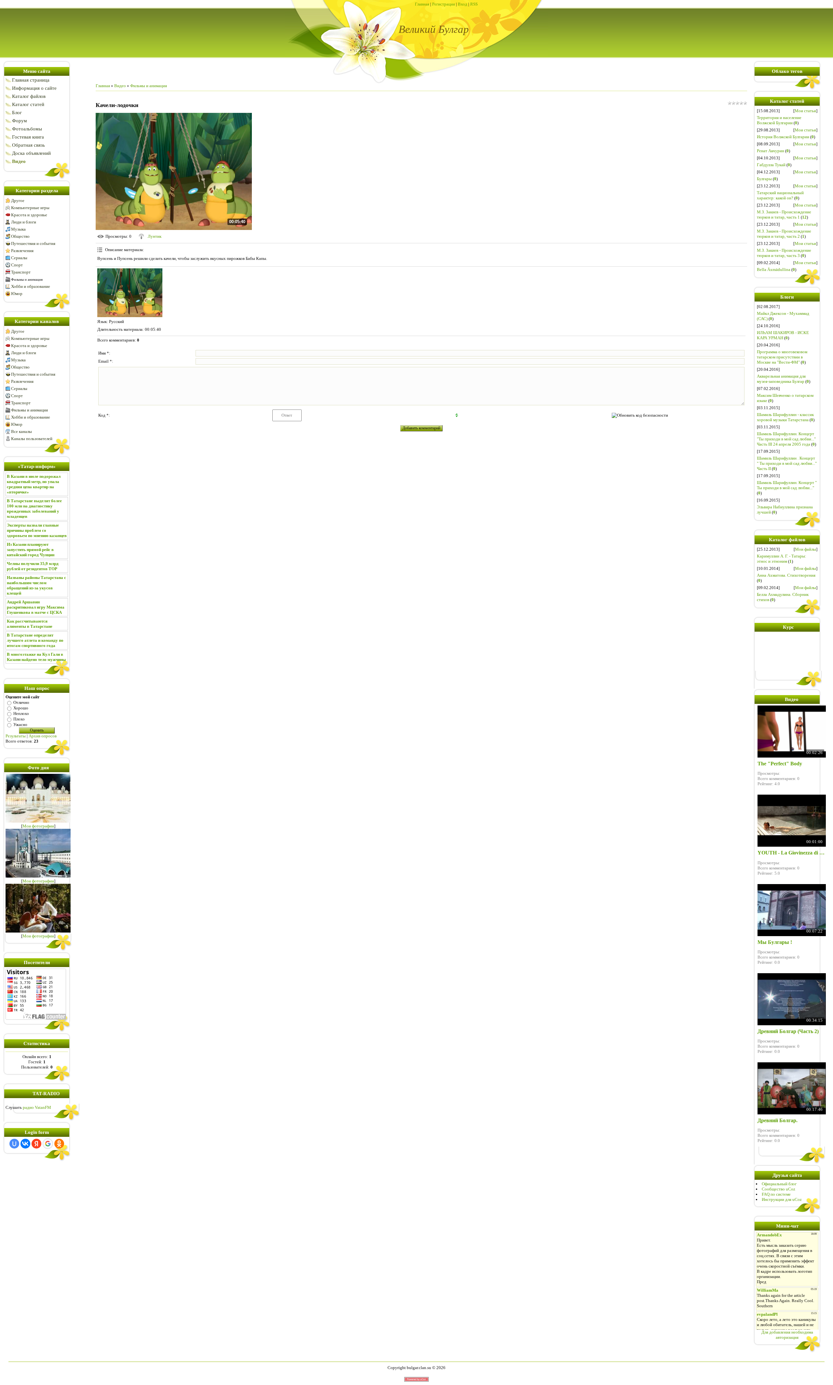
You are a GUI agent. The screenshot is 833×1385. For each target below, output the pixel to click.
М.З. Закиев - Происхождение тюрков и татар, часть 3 (784, 253)
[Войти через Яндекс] (36, 1144)
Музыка (18, 229)
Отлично (21, 702)
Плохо (19, 719)
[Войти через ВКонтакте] (25, 1144)
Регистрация (443, 4)
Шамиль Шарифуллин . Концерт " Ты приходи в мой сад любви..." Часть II (787, 463)
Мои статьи (805, 110)
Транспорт (21, 272)
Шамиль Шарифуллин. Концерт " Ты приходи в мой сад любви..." (787, 485)
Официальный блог (779, 1183)
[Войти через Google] (48, 1143)
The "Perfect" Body (780, 763)
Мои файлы (805, 549)
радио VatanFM (37, 1107)
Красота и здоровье (29, 214)
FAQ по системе (776, 1194)
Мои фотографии (38, 826)
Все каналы (21, 431)
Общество (20, 236)
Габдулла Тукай (771, 164)
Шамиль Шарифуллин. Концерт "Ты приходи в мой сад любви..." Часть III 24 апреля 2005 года (786, 439)
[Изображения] (129, 292)
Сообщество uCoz (778, 1189)
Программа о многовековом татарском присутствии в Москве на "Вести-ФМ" (782, 357)
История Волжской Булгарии (783, 136)
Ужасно (20, 724)
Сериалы (19, 257)
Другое (17, 200)
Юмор (16, 293)
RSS (474, 4)
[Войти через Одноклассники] (59, 1144)
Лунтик (154, 236)
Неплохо (21, 713)
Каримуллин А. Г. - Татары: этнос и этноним (781, 559)
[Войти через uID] (14, 1144)
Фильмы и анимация (27, 279)
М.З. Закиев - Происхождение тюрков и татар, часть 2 (784, 234)
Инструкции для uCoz (782, 1199)
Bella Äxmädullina (773, 269)
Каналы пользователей (31, 438)
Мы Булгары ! (775, 942)
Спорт (17, 264)
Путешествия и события (33, 243)
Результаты (16, 735)
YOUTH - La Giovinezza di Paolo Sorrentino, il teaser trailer (792, 852)
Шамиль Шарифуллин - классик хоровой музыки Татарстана (785, 417)
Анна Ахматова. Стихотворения (786, 575)
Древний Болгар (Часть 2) (788, 1031)
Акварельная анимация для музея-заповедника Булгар (781, 379)
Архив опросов (43, 735)
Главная (422, 4)
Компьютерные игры (30, 207)
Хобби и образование (30, 286)
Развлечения (22, 250)
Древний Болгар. (778, 1120)
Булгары (764, 178)
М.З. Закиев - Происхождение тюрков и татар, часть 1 (784, 214)
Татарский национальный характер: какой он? (780, 195)
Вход (462, 4)
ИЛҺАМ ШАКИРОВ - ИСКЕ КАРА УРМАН (783, 335)
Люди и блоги (23, 222)
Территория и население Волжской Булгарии (779, 120)
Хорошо (20, 708)
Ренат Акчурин (770, 150)
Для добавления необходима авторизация (787, 1335)
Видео (120, 85)
